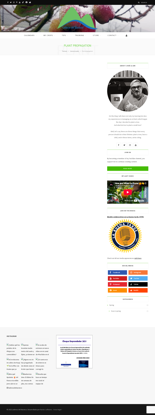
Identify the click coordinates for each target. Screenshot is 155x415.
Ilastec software (46, 409)
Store (96, 35)
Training (79, 35)
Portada (64, 51)
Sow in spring (116, 311)
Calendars (29, 35)
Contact (112, 35)
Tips (64, 35)
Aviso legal (57, 409)
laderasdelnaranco (15, 388)
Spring (111, 305)
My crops (48, 35)
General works (74, 51)
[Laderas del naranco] (77, 18)
